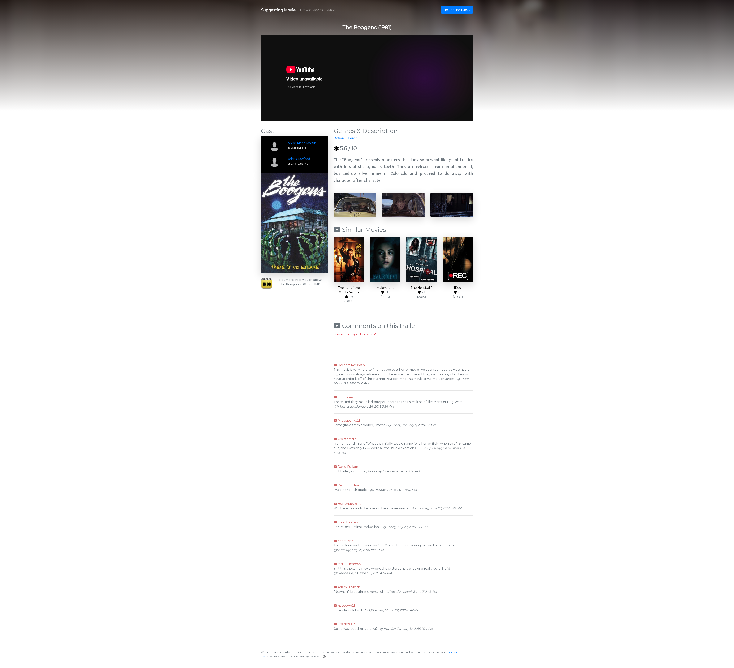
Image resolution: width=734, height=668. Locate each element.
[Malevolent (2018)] (385, 259)
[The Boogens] (294, 223)
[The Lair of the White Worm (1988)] (349, 259)
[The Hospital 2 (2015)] (421, 259)
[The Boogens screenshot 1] (355, 205)
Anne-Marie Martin (302, 143)
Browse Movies (311, 10)
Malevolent (385, 287)
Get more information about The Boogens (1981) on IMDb (301, 282)
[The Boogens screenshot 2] (403, 205)
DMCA (330, 10)
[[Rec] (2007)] (458, 259)
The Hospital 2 (422, 287)
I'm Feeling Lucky (456, 10)
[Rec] (458, 287)
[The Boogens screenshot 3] (451, 205)
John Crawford (299, 159)
